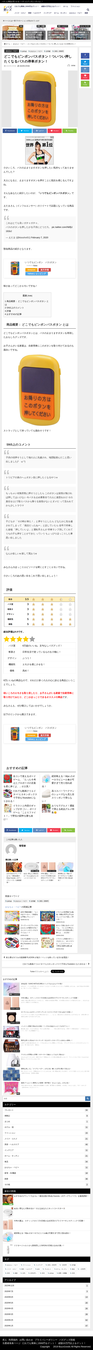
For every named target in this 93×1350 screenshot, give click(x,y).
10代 (23, 1273)
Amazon (31, 270)
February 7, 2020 (39, 237)
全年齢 (48, 51)
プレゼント (46, 1110)
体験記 (46, 1116)
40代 (73, 1273)
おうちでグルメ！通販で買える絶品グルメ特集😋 (63, 809)
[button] (5, 32)
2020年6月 (46, 1297)
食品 (46, 1162)
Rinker (35, 265)
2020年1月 (46, 1326)
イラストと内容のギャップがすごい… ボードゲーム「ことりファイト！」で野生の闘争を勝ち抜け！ (20, 812)
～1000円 (82, 1269)
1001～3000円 (59, 51)
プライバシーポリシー (46, 1340)
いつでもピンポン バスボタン (41, 262)
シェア (85, 57)
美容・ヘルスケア (34, 13)
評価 (8, 311)
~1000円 (64, 1265)
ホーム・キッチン (60, 13)
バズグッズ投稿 (67, 1340)
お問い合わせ (26, 1340)
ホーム (65, 6)
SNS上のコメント (14, 308)
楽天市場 (45, 270)
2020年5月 (46, 1303)
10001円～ (33, 1273)
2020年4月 (46, 1308)
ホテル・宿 (46, 1127)
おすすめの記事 (13, 314)
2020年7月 (46, 1291)
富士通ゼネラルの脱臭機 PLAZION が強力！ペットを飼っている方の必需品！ (37, 957)
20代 (8, 1273)
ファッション (75, 6)
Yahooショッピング (36, 274)
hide (30, 296)
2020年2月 (46, 1320)
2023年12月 (46, 1286)
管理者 (73, 65)
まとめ (46, 1121)
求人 (4, 1340)
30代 (43, 1273)
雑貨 (86, 13)
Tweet (85, 64)
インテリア (47, 13)
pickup (24, 51)
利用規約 (13, 1340)
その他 (46, 1184)
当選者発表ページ (11, 1343)
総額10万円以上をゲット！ (51, 6)
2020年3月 (46, 1314)
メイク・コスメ (20, 13)
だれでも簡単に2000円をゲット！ (27, 6)
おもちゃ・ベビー (75, 13)
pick (38, 1269)
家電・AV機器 (46, 1173)
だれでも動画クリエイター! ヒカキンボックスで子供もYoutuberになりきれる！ (55, 964)
